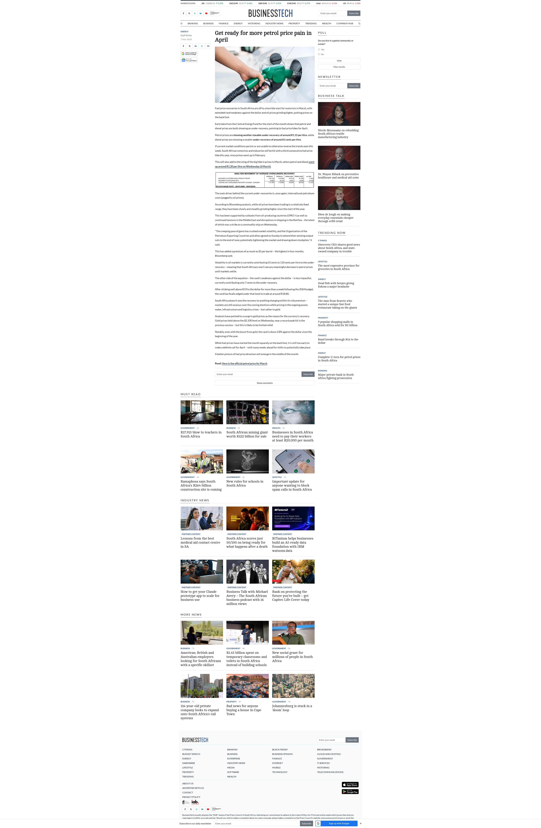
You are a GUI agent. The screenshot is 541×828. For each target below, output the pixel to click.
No (322, 54)
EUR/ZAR (291, 3)
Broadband (324, 749)
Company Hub (344, 23)
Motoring (254, 23)
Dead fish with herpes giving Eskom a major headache (336, 285)
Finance (224, 23)
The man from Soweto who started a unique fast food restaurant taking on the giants (337, 304)
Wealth (326, 23)
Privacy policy (191, 797)
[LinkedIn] (200, 13)
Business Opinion (282, 754)
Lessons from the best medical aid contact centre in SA (200, 543)
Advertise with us (193, 788)
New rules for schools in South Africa (244, 483)
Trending (311, 23)
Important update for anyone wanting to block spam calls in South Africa (292, 486)
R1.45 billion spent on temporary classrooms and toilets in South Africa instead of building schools (246, 659)
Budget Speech (191, 754)
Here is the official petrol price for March (244, 363)
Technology (279, 772)
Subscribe (354, 13)
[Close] (361, 823)
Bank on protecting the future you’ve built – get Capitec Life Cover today (290, 596)
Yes (322, 49)
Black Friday (280, 749)
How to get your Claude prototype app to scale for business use (200, 596)
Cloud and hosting (329, 754)
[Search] (359, 23)
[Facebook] (183, 13)
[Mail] (208, 46)
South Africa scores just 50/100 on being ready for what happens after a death (247, 543)
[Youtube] (206, 13)
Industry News (274, 23)
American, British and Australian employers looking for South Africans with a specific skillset (201, 659)
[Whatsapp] (195, 13)
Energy (238, 23)
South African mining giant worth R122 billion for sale (247, 434)
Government (188, 428)
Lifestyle (277, 477)
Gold (318, 3)
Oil (344, 3)
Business (208, 23)
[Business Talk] (214, 13)
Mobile (276, 767)
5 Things (322, 240)
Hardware (188, 763)
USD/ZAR (233, 3)
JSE (203, 3)
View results (339, 66)
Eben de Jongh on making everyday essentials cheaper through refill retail (335, 218)
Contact (187, 792)
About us (187, 783)
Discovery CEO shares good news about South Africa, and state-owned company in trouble (339, 248)
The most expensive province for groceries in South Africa (338, 267)
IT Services (323, 763)
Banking (193, 23)
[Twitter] (189, 13)
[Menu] (181, 23)
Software (233, 772)
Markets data (188, 3)
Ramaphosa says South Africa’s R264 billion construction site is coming (201, 486)
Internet (277, 763)
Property (294, 23)
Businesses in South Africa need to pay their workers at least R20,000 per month (292, 436)
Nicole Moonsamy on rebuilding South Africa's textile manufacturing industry (338, 134)
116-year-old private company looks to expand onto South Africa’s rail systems (200, 712)
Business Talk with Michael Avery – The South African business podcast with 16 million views (247, 598)
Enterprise (233, 758)
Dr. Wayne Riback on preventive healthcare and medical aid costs (338, 176)
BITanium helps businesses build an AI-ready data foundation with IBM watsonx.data (292, 544)
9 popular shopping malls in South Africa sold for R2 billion (337, 323)
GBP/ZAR (262, 3)
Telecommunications (330, 772)
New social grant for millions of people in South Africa (292, 657)
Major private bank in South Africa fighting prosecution (336, 376)
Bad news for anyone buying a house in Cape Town (243, 710)
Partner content (191, 534)
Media (231, 767)
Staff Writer (186, 35)
